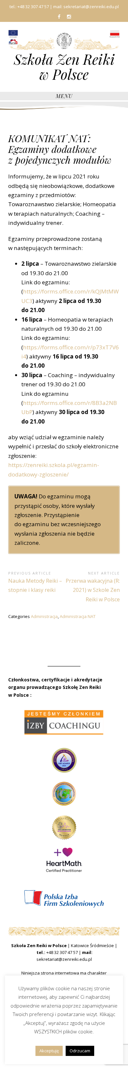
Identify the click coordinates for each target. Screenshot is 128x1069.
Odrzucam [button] (80, 1051)
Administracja (44, 616)
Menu (64, 95)
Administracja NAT (78, 616)
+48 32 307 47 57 (62, 952)
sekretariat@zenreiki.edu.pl (64, 959)
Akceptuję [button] (49, 1051)
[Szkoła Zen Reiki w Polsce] (64, 40)
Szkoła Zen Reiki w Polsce (64, 66)
